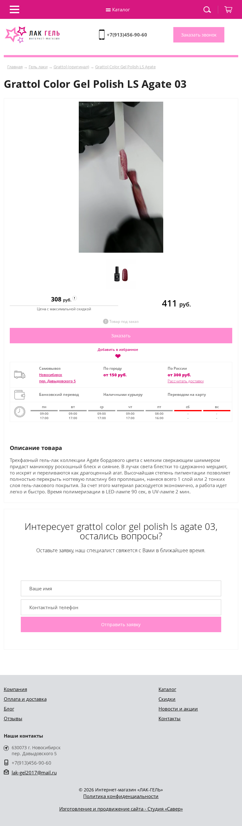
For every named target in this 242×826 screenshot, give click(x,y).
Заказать (120, 336)
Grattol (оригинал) (71, 67)
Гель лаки (38, 67)
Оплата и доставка (25, 699)
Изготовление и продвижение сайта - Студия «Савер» (121, 809)
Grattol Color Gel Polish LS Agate (125, 67)
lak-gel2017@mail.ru (34, 772)
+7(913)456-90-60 (127, 34)
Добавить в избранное (118, 353)
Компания (15, 689)
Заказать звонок (198, 35)
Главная (15, 67)
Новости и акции (178, 708)
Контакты (169, 718)
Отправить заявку (121, 624)
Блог (9, 708)
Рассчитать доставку (186, 381)
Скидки (167, 699)
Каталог (167, 689)
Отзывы (13, 718)
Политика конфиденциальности (120, 796)
